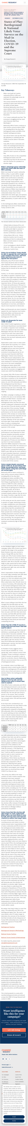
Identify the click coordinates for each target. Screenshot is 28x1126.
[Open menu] (24, 2)
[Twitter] (9, 1059)
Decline (14, 1120)
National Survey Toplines (8, 934)
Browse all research (14, 1035)
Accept (14, 1116)
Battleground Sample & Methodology (12, 930)
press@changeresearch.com (9, 943)
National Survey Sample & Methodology (13, 937)
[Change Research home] (9, 2)
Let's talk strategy (14, 1030)
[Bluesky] (6, 1059)
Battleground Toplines (8, 927)
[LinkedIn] (3, 1059)
